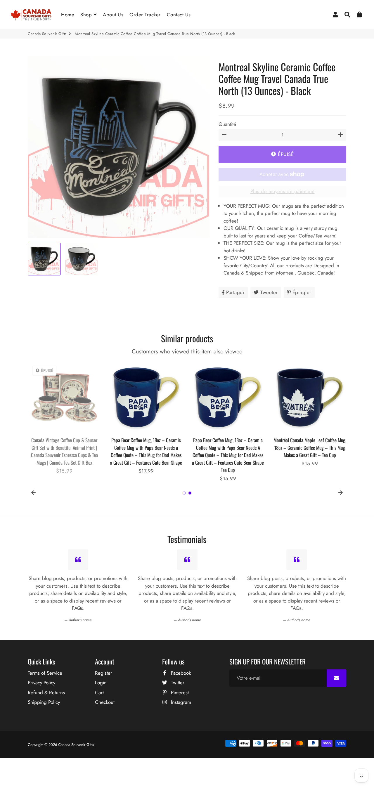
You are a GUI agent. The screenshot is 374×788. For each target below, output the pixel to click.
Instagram (180, 702)
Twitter (176, 682)
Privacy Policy (41, 682)
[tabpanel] (64, 418)
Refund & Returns (46, 692)
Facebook (180, 672)
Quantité (227, 124)
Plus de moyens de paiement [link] (282, 191)
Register (103, 672)
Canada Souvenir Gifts (47, 34)
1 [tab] (184, 493)
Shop (87, 14)
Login (101, 682)
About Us (113, 14)
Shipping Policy (44, 702)
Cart (99, 692)
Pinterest (179, 692)
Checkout (105, 702)
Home (67, 14)
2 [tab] (189, 493)
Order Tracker (145, 14)
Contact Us (179, 14)
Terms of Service (45, 672)
